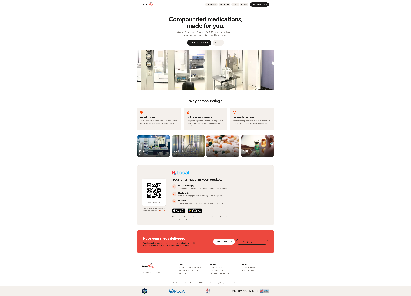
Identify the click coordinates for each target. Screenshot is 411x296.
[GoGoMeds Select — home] (148, 4)
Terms (236, 283)
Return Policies (190, 283)
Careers (244, 4)
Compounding (211, 4)
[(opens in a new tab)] (178, 210)
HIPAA (235, 4)
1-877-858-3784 (217, 267)
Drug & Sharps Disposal (223, 283)
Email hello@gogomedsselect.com (252, 242)
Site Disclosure (178, 283)
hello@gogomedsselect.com (220, 273)
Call (259, 4)
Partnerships (224, 4)
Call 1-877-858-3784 (200, 43)
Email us (218, 43)
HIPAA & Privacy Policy (205, 283)
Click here (161, 211)
